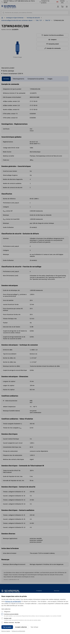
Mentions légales (5, 631)
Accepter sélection (21, 627)
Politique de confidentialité (13, 601)
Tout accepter (7, 627)
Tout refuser (34, 627)
